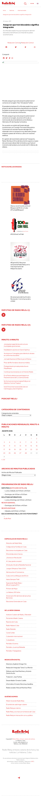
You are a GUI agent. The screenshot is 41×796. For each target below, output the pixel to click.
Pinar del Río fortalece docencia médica (17, 363)
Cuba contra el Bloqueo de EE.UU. (17, 576)
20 (20, 449)
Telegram (19, 779)
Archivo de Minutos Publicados (12, 472)
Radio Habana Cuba (12, 626)
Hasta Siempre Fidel (12, 579)
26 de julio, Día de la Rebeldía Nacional (18, 565)
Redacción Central (27, 43)
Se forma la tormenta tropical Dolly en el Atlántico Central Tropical (17, 382)
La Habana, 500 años (13, 592)
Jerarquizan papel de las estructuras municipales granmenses (16, 345)
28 (26, 453)
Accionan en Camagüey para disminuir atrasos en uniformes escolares (19, 354)
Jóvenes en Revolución (14, 558)
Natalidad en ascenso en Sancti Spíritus (17, 350)
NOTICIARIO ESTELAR (18, 488)
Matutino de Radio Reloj (14, 543)
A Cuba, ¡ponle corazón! (14, 561)
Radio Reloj (8, 3)
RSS (20, 787)
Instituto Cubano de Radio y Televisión (18, 615)
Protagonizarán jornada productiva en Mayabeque (16, 367)
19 (15, 449)
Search (25, 3)
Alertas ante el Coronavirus (15, 572)
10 (4, 446)
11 (9, 446)
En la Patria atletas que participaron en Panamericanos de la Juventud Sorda (16, 377)
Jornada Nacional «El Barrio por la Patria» (17, 359)
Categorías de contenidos (10, 413)
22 (31, 449)
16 (36, 446)
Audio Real (7, 519)
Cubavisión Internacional (14, 636)
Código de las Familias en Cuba (16, 547)
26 (15, 453)
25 (9, 453)
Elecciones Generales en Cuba (16, 602)
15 (31, 446)
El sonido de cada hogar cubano (16, 704)
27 (20, 453)
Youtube (10, 779)
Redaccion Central (14, 43)
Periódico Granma (12, 644)
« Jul (3, 460)
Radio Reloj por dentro (13, 708)
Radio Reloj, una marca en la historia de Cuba (20, 712)
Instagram (31, 770)
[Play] (4, 315)
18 (9, 449)
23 (37, 449)
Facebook (19, 770)
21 (26, 449)
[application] (3, 315)
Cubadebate (10, 640)
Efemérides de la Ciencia (14, 554)
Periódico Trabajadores (13, 651)
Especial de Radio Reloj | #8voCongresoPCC (14, 584)
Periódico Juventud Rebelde (15, 647)
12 (15, 446)
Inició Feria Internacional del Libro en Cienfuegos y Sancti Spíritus (16, 388)
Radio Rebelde (11, 629)
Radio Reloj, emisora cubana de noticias (24, 739)
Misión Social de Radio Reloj (15, 701)
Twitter (10, 770)
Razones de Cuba (12, 622)
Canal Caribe (10, 633)
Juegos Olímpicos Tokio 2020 (16, 569)
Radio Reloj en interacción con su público (19, 715)
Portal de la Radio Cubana (14, 618)
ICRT (32, 761)
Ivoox (32, 779)
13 (20, 446)
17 (4, 449)
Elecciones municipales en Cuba (16, 550)
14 (26, 446)
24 (4, 453)
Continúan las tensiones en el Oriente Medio (18, 372)
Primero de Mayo (11, 589)
